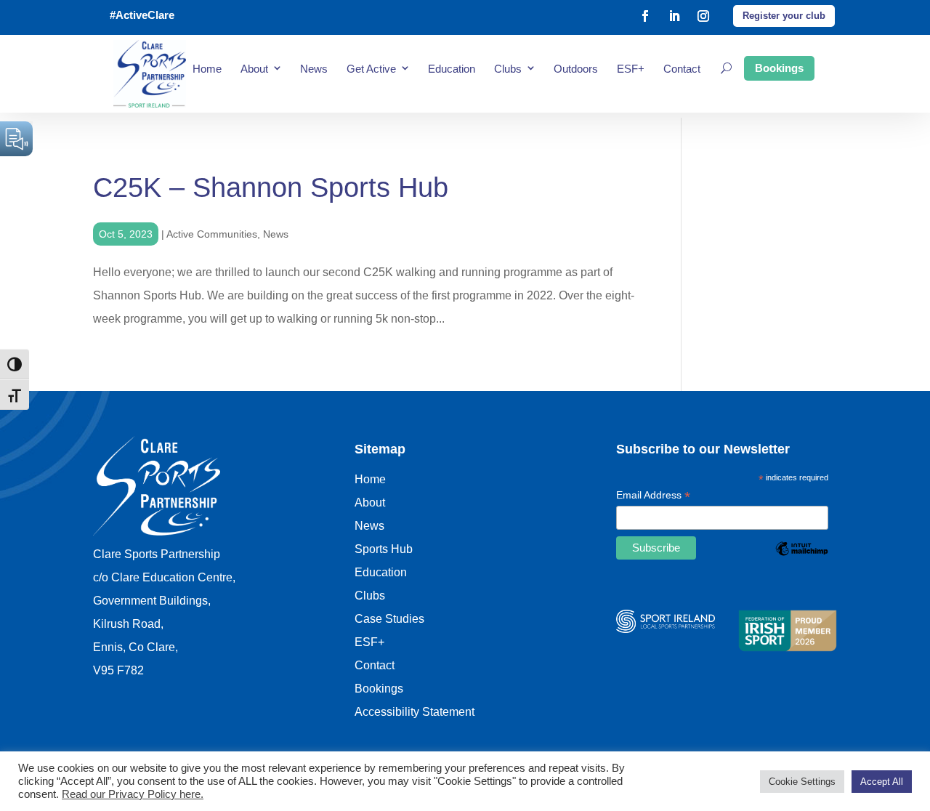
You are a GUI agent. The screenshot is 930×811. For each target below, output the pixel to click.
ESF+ (630, 68)
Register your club (784, 15)
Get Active (371, 68)
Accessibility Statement (414, 712)
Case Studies (389, 619)
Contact (681, 68)
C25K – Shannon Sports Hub (270, 187)
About (254, 68)
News (314, 68)
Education (451, 68)
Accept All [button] (881, 781)
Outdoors (576, 68)
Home (207, 68)
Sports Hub (384, 549)
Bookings (779, 68)
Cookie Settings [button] (802, 781)
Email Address (653, 496)
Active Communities (211, 234)
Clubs (508, 68)
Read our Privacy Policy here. (132, 794)
